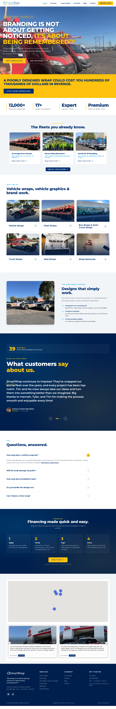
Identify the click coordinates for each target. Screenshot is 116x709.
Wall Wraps (43, 671)
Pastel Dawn (105, 687)
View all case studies (57, 169)
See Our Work (36, 61)
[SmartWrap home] (11, 3)
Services (53, 3)
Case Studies (66, 3)
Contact (93, 3)
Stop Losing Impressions (18, 91)
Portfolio (77, 3)
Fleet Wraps (43, 663)
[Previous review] (50, 403)
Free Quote (92, 660)
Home (45, 3)
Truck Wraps (43, 668)
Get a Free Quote (14, 61)
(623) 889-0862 (93, 663)
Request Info (105, 3)
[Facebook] (8, 679)
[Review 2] (56, 403)
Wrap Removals (44, 673)
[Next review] (65, 403)
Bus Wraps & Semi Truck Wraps (49, 665)
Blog (85, 3)
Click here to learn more (50, 447)
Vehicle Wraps (44, 660)
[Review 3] (58, 403)
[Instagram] (13, 679)
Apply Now (57, 544)
